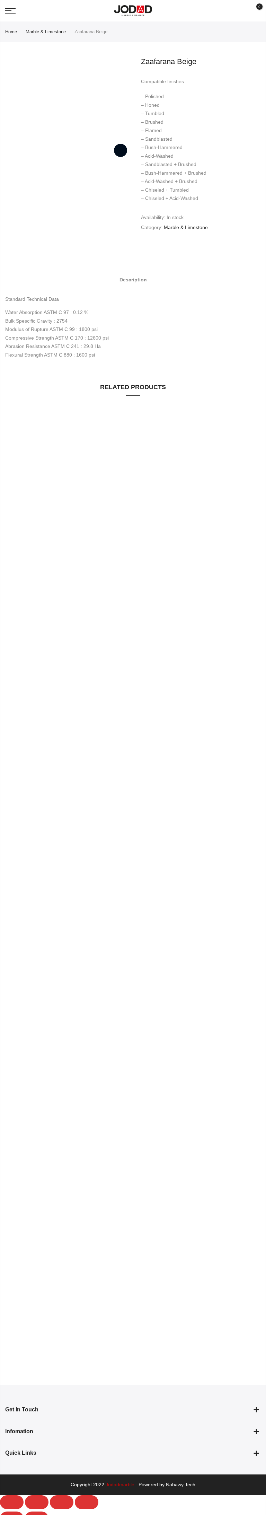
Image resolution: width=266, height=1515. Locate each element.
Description (133, 279)
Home (11, 31)
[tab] (133, 279)
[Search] (242, 10)
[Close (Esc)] (12, 1502)
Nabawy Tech (180, 1484)
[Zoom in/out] (86, 1502)
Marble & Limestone (46, 31)
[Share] (36, 1502)
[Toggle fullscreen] (61, 1502)
